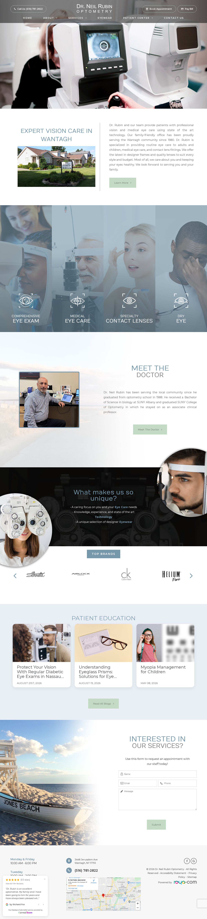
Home (27, 18)
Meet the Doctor (148, 429)
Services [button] (75, 18)
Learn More (121, 182)
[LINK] (17, 625)
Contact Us (174, 18)
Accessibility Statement (173, 873)
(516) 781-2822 (86, 870)
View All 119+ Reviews (14, 886)
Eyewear (105, 18)
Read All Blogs (102, 703)
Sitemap (192, 877)
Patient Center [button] (136, 18)
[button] (76, 586)
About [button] (48, 18)
